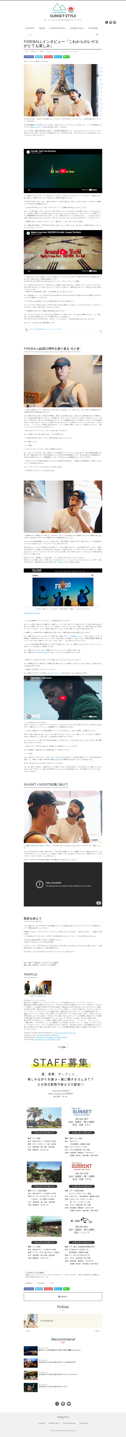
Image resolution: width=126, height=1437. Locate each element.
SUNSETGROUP (56, 28)
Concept (41, 1423)
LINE (67, 56)
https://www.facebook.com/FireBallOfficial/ (51, 1037)
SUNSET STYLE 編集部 (36, 1272)
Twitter (39, 56)
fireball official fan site (32, 613)
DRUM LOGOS (44, 652)
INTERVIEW (45, 61)
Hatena (58, 56)
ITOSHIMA (93, 28)
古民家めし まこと (77, 636)
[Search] (97, 35)
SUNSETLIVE (76, 28)
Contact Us (84, 1423)
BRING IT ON (34, 127)
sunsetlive (41, 1283)
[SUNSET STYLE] (63, 10)
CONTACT (64, 1297)
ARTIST (39, 61)
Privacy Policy (54, 1423)
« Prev (27, 1331)
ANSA (71, 759)
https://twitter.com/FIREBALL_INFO (47, 1039)
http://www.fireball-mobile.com (47, 1035)
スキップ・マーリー (53, 673)
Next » (97, 1331)
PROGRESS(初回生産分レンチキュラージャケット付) (45, 329)
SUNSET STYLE (59, 1430)
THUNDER (59, 759)
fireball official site (40, 996)
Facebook (29, 56)
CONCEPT (30, 28)
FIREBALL (29, 1283)
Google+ (49, 56)
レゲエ (52, 1283)
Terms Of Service (69, 1423)
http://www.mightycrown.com (65, 1033)
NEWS (42, 28)
